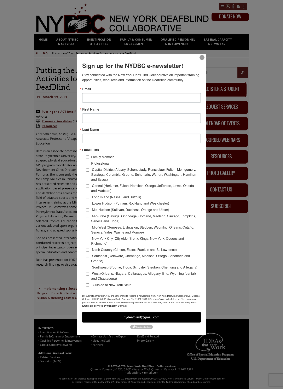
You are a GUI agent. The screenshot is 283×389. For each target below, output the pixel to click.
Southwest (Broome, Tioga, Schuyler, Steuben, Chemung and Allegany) (144, 267)
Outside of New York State (111, 284)
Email (86, 88)
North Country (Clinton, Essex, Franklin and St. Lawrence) (134, 249)
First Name (90, 109)
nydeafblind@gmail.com (141, 317)
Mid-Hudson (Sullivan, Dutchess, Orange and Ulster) (130, 209)
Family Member (102, 156)
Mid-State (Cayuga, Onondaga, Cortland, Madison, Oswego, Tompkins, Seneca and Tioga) (143, 218)
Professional (100, 163)
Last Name (90, 129)
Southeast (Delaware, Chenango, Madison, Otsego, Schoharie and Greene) (140, 258)
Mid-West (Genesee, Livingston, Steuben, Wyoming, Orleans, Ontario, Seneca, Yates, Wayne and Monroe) (142, 229)
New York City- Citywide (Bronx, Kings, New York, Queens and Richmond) (137, 241)
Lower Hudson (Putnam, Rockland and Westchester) (130, 203)
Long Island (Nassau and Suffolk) (116, 196)
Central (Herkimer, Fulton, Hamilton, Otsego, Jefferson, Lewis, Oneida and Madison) (142, 188)
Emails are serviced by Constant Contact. (104, 305)
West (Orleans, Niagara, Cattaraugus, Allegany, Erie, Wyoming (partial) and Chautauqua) (143, 276)
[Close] (202, 57)
